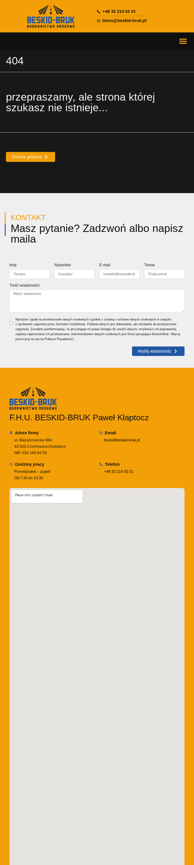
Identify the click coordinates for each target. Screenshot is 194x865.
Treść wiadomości (24, 285)
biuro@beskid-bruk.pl (122, 440)
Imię (13, 265)
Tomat (149, 265)
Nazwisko (62, 265)
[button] (183, 41)
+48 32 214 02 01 (118, 472)
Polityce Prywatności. (60, 339)
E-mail (104, 265)
